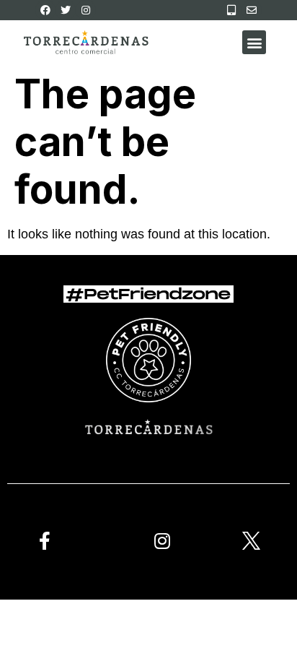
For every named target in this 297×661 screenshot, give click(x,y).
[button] (254, 42)
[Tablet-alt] (231, 10)
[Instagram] (86, 10)
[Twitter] (66, 10)
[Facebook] (45, 10)
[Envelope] (251, 10)
